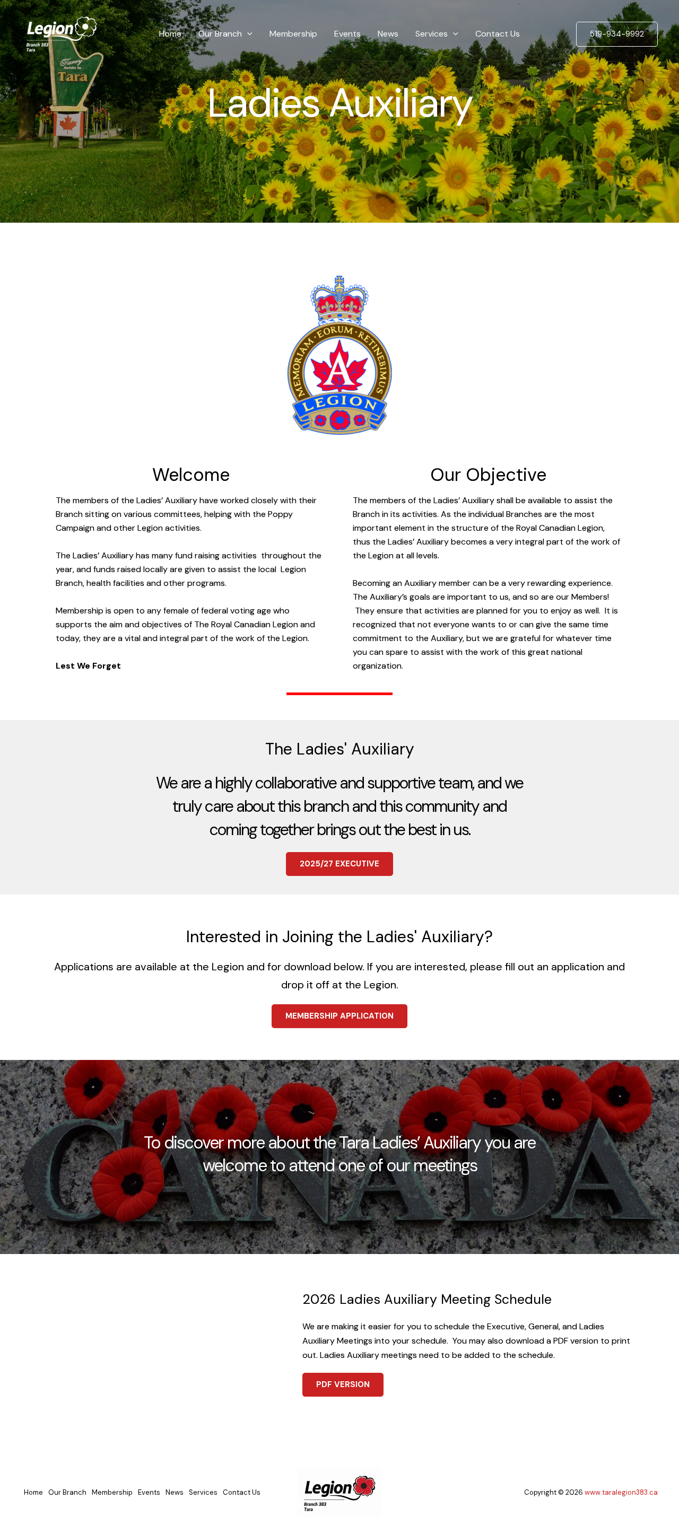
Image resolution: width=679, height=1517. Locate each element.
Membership (293, 33)
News (388, 33)
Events (347, 33)
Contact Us (497, 33)
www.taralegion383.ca (621, 1492)
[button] (247, 33)
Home (170, 33)
